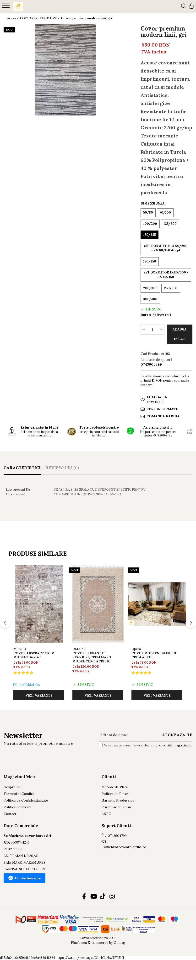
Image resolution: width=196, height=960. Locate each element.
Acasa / (13, 18)
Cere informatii (163, 409)
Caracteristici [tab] (22, 467)
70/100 (165, 212)
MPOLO (19, 649)
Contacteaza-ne (28, 878)
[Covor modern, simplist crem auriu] (157, 604)
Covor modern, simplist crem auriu (154, 655)
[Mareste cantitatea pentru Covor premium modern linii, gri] (161, 330)
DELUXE (79, 649)
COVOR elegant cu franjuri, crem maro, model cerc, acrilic (92, 657)
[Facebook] (84, 896)
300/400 (150, 299)
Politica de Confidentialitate (26, 800)
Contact (10, 814)
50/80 (148, 212)
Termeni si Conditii (19, 794)
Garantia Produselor (118, 800)
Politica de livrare (18, 807)
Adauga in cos (180, 334)
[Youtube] (93, 896)
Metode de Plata (115, 787)
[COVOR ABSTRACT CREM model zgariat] (39, 604)
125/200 (170, 224)
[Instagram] (112, 896)
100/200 (150, 224)
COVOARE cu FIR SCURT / (40, 18)
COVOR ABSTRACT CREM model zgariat (33, 655)
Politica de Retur (115, 794)
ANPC (106, 814)
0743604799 (117, 836)
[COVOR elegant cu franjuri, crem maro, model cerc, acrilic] (98, 604)
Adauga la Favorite (157, 399)
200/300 (150, 288)
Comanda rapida (163, 416)
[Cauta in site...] (183, 6)
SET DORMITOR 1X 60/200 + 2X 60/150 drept (165, 248)
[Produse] (6, 7)
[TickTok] (102, 896)
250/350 (170, 288)
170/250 (149, 261)
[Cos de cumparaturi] (191, 6)
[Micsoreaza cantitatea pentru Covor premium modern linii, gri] (144, 330)
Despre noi (13, 787)
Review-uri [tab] (62, 467)
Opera (136, 649)
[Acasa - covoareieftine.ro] (32, 6)
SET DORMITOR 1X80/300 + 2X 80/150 (165, 274)
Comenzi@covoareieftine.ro (124, 847)
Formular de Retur (116, 807)
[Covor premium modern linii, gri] (65, 69)
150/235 (149, 235)
